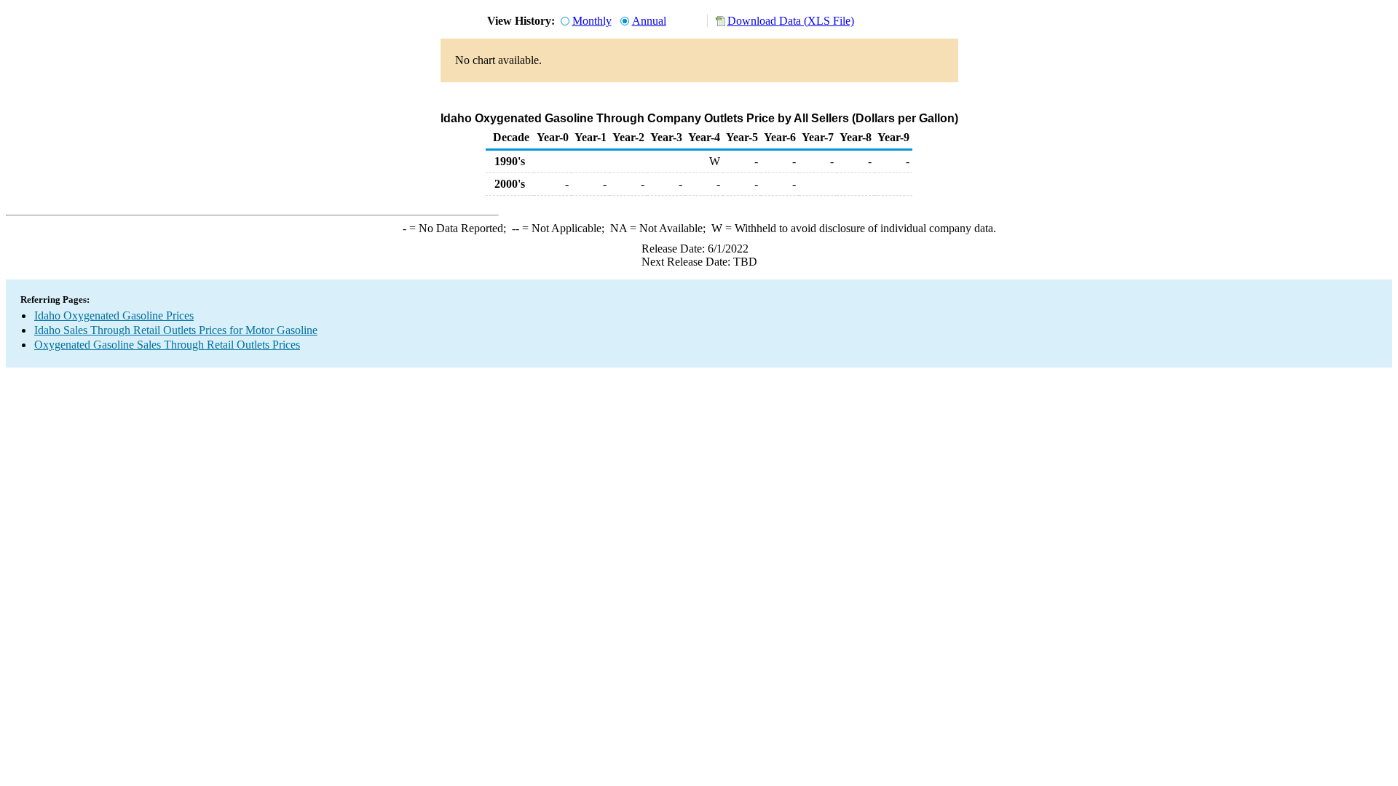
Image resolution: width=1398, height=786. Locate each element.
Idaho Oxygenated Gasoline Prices (114, 315)
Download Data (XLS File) (790, 21)
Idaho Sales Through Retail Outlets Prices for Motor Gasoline (175, 330)
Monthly (592, 21)
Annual (649, 21)
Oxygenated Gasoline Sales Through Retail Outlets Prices (167, 344)
